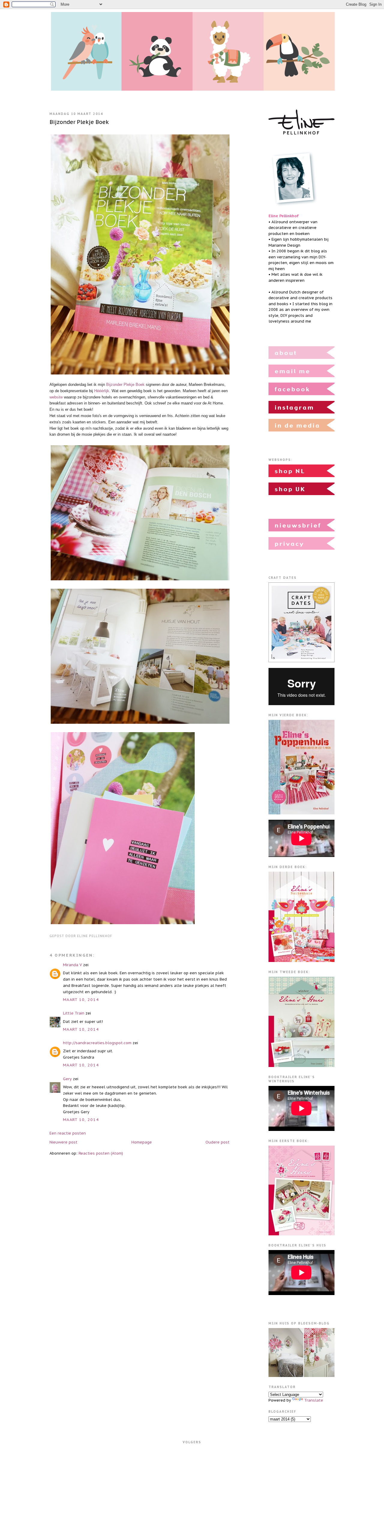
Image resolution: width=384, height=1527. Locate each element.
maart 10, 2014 (81, 999)
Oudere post (218, 1142)
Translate (313, 1400)
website (56, 397)
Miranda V (72, 964)
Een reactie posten (68, 1133)
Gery (67, 1078)
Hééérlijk (101, 391)
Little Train (73, 1013)
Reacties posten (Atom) (101, 1153)
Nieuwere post (63, 1142)
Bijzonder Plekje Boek (79, 121)
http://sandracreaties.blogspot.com (97, 1042)
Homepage (141, 1142)
